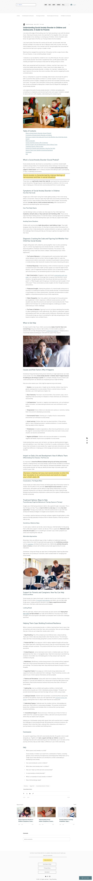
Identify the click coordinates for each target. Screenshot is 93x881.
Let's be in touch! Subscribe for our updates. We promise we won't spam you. (48, 854)
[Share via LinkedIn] (29, 793)
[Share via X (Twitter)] (26, 793)
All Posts (18, 15)
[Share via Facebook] (23, 793)
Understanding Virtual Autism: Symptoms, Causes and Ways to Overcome (46, 820)
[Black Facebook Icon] (87, 440)
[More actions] (69, 24)
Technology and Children (40, 15)
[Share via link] (33, 793)
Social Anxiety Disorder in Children (42, 786)
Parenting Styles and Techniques (52, 15)
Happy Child (32, 786)
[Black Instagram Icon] (87, 443)
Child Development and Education (28, 15)
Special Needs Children (27, 789)
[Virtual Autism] (46, 812)
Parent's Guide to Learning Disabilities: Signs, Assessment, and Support (66, 820)
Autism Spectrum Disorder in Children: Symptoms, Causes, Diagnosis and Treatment (25, 820)
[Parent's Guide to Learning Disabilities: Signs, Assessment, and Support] (67, 812)
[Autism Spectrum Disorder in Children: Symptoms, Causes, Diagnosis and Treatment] (26, 812)
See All (75, 804)
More (62, 15)
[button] (46, 750)
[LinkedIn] (87, 438)
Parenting (26, 786)
